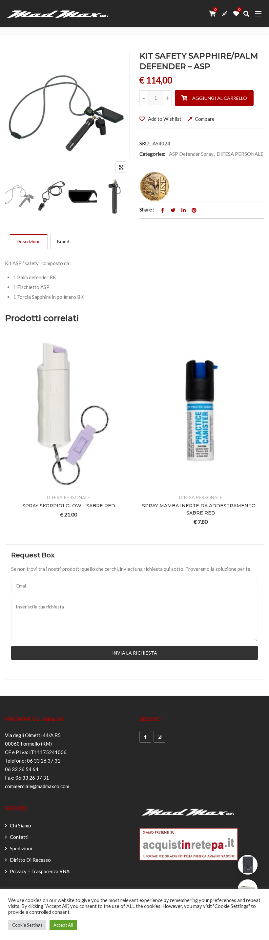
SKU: (144, 143)
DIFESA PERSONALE (240, 154)
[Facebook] (145, 737)
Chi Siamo (20, 825)
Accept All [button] (63, 925)
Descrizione (29, 241)
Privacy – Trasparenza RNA (40, 871)
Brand (63, 241)
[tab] (29, 241)
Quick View (58, 485)
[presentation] (9, 436)
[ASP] (154, 186)
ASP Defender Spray (191, 154)
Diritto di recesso (30, 860)
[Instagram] (159, 737)
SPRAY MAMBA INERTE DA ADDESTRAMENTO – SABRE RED (166, 509)
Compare (205, 119)
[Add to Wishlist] (26, 485)
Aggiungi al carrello (219, 98)
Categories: (152, 154)
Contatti (19, 837)
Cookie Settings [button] (27, 925)
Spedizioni (21, 848)
